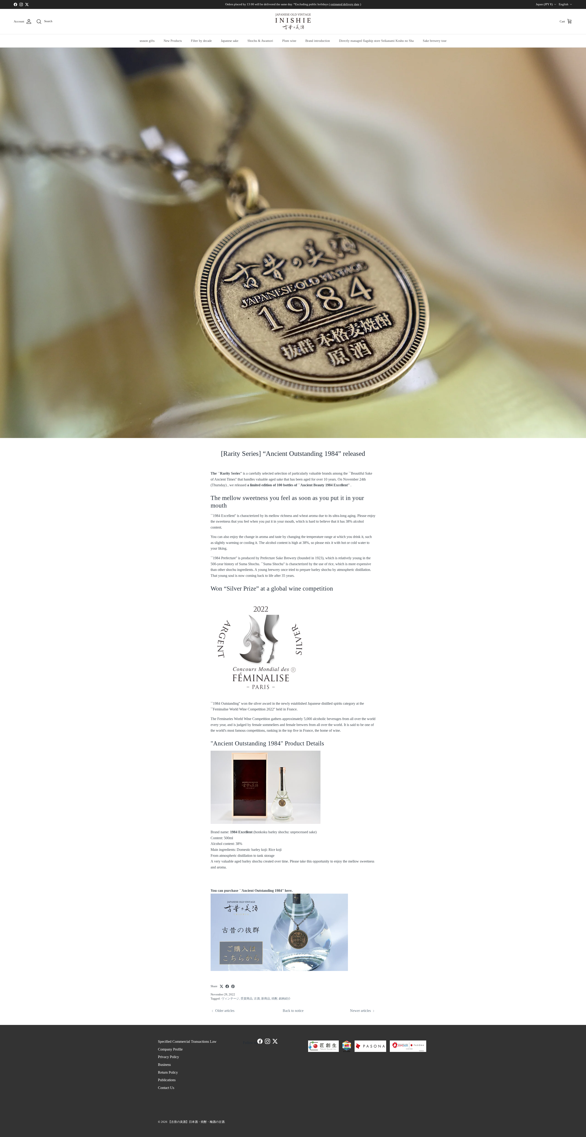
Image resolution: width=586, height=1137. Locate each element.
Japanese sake (229, 41)
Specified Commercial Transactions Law (187, 1041)
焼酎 (274, 998)
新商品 (265, 998)
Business (164, 1065)
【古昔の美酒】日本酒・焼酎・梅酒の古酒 (196, 1122)
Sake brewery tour (435, 41)
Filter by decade (201, 41)
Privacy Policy (168, 1057)
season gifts (147, 41)
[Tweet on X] (221, 986)
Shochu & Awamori (260, 41)
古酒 (257, 998)
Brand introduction (317, 41)
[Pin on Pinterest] (233, 986)
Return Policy (168, 1072)
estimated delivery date (345, 4)
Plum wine (289, 41)
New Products (173, 41)
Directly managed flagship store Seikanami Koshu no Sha (376, 41)
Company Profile (170, 1049)
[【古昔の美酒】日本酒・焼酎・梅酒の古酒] (293, 21)
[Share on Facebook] (227, 986)
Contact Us (166, 1088)
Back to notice (293, 1011)
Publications (167, 1080)
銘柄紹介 (285, 998)
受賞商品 (246, 998)
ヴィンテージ (230, 998)
